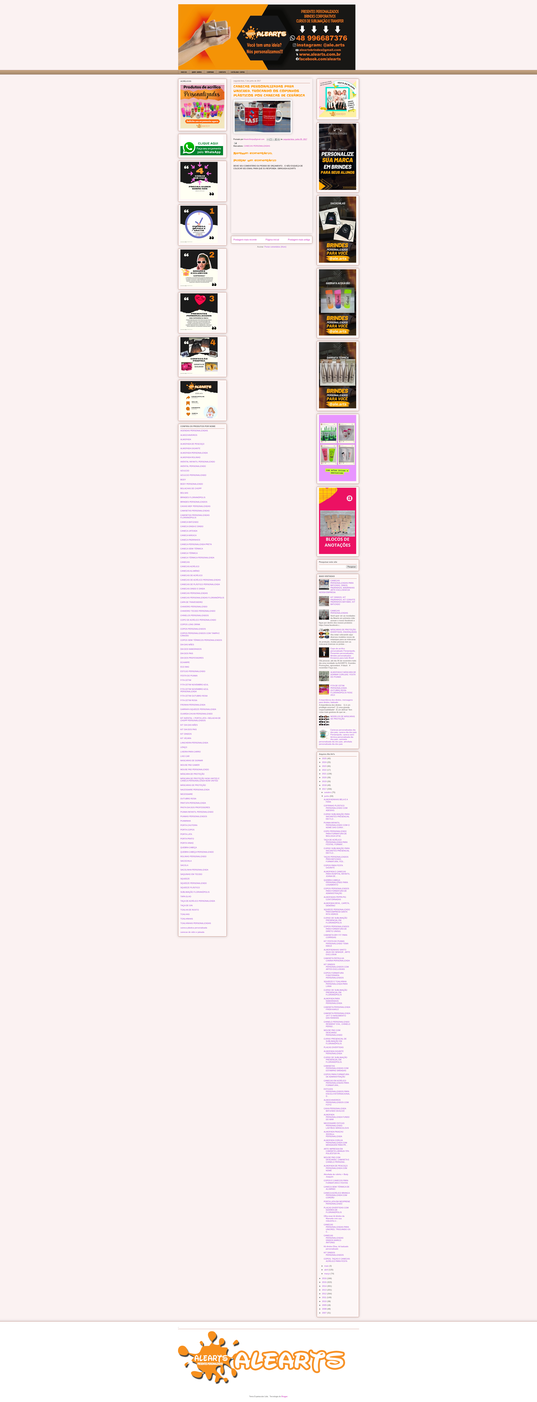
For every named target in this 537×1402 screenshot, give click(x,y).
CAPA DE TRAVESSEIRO (191, 602)
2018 (324, 785)
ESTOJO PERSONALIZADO (192, 671)
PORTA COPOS (187, 830)
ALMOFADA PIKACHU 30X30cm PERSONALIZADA (333, 1134)
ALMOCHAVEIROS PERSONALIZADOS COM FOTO (336, 1102)
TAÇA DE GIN (186, 905)
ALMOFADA (185, 439)
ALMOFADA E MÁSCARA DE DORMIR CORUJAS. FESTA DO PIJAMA (343, 674)
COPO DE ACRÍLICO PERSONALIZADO (198, 620)
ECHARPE (185, 662)
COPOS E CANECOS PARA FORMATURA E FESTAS (336, 1181)
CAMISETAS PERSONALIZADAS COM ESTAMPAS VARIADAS (336, 1068)
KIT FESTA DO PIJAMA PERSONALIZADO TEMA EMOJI (336, 943)
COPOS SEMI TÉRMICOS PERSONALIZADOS (201, 640)
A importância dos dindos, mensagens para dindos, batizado (336, 701)
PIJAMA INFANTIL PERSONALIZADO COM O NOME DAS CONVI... (337, 825)
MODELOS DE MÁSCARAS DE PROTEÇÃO (342, 717)
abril (326, 1270)
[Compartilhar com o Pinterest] (278, 139)
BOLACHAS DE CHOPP (191, 488)
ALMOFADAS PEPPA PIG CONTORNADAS (335, 898)
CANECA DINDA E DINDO (191, 526)
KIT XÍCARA (185, 738)
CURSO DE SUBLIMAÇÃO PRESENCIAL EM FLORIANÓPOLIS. (335, 1059)
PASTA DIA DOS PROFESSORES (195, 807)
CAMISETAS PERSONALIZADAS (194, 511)
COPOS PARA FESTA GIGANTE (333, 866)
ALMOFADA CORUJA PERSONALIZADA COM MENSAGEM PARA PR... (336, 1142)
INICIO (184, 72)
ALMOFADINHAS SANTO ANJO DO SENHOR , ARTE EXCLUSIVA (337, 952)
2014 (324, 1286)
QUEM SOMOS (197, 72)
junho (327, 796)
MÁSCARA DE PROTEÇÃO (192, 774)
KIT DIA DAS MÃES (189, 725)
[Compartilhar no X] (273, 139)
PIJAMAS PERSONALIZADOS (193, 816)
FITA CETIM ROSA (188, 700)
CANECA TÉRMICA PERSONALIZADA (197, 557)
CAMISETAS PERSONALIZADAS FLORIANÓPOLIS (194, 516)
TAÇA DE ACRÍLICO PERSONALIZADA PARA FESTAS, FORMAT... (335, 842)
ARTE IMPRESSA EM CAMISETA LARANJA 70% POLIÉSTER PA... (336, 1151)
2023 (324, 766)
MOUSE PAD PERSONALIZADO (194, 769)
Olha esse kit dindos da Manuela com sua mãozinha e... (334, 1218)
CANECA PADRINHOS (190, 540)
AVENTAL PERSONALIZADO (193, 466)
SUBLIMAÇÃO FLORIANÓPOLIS (194, 892)
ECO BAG (184, 667)
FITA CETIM (185, 680)
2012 (324, 1293)
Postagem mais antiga (299, 239)
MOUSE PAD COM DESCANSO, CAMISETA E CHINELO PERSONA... (336, 1159)
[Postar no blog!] (270, 139)
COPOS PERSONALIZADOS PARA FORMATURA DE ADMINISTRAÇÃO (336, 890)
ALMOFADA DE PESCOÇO (192, 444)
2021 (324, 774)
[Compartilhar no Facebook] (276, 139)
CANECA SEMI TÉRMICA (191, 549)
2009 (324, 1305)
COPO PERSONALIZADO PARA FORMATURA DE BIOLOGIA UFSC (335, 833)
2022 (324, 770)
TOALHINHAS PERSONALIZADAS (195, 923)
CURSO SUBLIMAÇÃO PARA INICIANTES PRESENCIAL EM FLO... (336, 816)
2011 (324, 1297)
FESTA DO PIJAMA (188, 676)
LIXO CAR (184, 756)
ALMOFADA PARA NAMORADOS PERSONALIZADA (333, 1000)
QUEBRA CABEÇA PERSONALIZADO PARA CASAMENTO (336, 882)
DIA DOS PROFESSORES (191, 658)
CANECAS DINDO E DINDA (192, 589)
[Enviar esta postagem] (235, 143)
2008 (324, 1309)
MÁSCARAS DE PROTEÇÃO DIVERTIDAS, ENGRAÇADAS (343, 630)
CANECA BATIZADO (189, 522)
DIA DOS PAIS (186, 653)
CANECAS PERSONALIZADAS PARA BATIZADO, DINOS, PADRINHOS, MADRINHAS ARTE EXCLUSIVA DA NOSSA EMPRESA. (337, 586)
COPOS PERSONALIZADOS (193, 629)
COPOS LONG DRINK (190, 624)
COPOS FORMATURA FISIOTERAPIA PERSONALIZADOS (334, 975)
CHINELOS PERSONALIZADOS (194, 615)
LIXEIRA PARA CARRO (190, 752)
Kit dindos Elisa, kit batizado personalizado (336, 1247)
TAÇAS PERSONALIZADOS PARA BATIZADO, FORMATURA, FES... (336, 859)
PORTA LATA (186, 834)
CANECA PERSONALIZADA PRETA (196, 544)
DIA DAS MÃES (187, 644)
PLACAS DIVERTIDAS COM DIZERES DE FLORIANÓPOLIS (336, 1210)
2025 (324, 758)
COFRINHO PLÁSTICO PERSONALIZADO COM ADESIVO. (336, 807)
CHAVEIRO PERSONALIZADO (193, 606)
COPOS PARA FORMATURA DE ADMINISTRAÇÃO (336, 1075)
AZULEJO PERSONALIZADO (193, 475)
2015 (324, 1282)
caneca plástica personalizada (193, 928)
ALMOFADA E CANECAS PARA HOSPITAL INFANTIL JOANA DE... (337, 873)
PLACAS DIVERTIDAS (333, 1047)
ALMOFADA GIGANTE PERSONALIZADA (334, 1052)
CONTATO (222, 72)
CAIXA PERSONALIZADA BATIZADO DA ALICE (335, 1109)
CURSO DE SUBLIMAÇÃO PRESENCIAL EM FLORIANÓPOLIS (335, 920)
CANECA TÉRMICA (189, 553)
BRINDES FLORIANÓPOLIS (192, 497)
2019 (324, 781)
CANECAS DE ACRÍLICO (191, 575)
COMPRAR (210, 72)
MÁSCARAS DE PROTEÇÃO (193, 785)
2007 (324, 1313)
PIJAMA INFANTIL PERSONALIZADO (196, 812)
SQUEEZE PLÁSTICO (190, 887)
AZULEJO (184, 471)
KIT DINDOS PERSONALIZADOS (334, 1253)
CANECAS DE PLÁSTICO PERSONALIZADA (200, 584)
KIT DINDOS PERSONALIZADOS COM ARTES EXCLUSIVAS (336, 966)
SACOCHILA (186, 861)
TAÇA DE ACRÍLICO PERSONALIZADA (197, 901)
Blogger (284, 1396)
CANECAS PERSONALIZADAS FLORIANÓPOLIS (202, 598)
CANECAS (185, 562)
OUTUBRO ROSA (188, 798)
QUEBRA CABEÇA (188, 847)
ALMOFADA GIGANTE (190, 448)
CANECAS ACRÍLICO (189, 566)
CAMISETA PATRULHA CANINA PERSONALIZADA (337, 959)
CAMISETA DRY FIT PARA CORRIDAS (335, 936)
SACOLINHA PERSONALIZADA (194, 870)
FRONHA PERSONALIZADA (192, 705)
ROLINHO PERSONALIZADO (193, 856)
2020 (324, 777)
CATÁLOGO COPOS (238, 72)
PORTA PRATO (187, 839)
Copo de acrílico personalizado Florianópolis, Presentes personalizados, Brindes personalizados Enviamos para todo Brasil (342, 653)
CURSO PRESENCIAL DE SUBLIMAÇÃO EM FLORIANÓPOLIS (335, 1041)
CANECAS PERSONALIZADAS (257, 146)
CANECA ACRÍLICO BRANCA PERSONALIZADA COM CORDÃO (337, 1195)
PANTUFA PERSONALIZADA (193, 803)
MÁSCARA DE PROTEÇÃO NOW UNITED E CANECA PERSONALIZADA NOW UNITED (199, 779)
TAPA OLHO (185, 896)
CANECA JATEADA (188, 531)
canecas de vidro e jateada (192, 932)
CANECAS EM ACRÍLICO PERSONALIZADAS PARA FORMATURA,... (336, 1083)
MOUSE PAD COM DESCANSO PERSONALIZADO (333, 1032)
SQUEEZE (185, 879)
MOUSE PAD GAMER (190, 765)
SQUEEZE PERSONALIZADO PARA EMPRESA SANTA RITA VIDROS (337, 911)
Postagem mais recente (245, 239)
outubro (328, 792)
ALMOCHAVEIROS (188, 435)
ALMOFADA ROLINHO (190, 457)
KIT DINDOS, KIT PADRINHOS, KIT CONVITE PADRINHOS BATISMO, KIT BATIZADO (342, 600)
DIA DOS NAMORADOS (191, 649)
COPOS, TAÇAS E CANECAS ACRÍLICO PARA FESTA (337, 1260)
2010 (324, 1301)
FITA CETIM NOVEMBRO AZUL (194, 684)
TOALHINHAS (186, 919)
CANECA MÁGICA (188, 535)
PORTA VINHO (187, 843)
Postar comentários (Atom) (275, 247)
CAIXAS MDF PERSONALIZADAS (195, 506)
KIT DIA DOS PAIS (188, 729)
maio (326, 1266)
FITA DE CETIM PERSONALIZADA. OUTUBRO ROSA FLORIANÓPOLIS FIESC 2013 (341, 690)
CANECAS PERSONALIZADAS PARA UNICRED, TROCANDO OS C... (337, 1228)
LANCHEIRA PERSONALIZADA (194, 743)
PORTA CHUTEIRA (188, 825)
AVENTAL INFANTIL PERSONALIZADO (197, 462)
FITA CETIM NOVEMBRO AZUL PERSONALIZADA (194, 690)
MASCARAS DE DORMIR (191, 760)
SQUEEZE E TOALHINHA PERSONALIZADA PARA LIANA (335, 983)
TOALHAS (184, 914)
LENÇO (183, 747)
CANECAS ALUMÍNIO (190, 571)
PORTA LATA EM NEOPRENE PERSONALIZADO (337, 1202)
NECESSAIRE (186, 794)
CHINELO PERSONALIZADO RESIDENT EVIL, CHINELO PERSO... (337, 1024)
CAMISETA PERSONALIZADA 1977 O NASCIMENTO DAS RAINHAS (337, 1015)
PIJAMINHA (185, 821)
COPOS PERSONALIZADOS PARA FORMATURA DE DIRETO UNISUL (336, 928)
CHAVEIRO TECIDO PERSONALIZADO (197, 611)
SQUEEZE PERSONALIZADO (193, 883)
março (327, 1273)
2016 (324, 1278)
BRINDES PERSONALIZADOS (193, 502)
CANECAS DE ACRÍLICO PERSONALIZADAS (200, 580)
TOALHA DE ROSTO (189, 910)
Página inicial (272, 239)
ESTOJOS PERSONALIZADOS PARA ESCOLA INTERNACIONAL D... (337, 1092)
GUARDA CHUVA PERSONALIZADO (196, 714)
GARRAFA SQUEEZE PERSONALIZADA (198, 709)
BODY (183, 479)
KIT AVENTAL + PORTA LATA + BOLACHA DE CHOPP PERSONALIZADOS (200, 719)
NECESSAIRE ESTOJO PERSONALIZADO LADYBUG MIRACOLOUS (336, 1125)
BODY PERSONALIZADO (191, 484)
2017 (324, 789)
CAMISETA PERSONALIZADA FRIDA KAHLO (337, 1008)
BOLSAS (184, 493)
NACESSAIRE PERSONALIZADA (194, 790)
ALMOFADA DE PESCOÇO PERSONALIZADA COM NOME (336, 1168)
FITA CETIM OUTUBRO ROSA (194, 696)
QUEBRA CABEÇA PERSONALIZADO (197, 852)
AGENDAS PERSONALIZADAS (194, 430)
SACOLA (184, 865)
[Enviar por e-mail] (268, 139)
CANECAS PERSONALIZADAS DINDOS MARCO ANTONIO (333, 1239)
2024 (324, 762)
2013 (324, 1290)
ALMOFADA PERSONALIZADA (194, 453)
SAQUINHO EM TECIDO (191, 874)
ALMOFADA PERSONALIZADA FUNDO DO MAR (336, 1117)
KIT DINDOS (186, 734)
